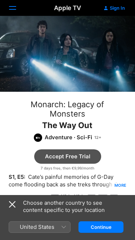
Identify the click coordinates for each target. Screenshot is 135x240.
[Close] (12, 204)
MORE (120, 185)
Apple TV (67, 8)
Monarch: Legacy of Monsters (67, 109)
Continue (101, 227)
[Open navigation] (17, 8)
